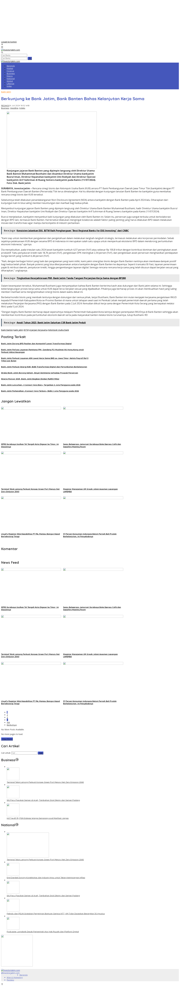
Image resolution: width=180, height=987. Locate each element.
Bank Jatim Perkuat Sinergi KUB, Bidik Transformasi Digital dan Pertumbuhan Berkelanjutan (44, 367)
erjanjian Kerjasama (38, 330)
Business (5, 108)
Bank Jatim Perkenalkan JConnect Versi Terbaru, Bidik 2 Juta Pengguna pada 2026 (40, 391)
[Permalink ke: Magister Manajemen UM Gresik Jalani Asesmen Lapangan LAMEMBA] (93, 453)
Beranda (24, 975)
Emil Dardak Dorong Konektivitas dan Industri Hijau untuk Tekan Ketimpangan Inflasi (46, 877)
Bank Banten (7, 330)
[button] (30, 58)
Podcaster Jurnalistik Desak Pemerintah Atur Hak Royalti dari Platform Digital (43, 931)
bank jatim (18, 330)
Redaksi (10, 980)
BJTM (26, 330)
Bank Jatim (6, 91)
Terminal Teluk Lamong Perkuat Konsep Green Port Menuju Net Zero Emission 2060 (45, 782)
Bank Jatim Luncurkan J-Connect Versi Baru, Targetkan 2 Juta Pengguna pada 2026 (40, 385)
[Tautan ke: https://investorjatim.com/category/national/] (17, 825)
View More (7, 739)
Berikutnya (12, 725)
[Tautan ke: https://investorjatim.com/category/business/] (17, 760)
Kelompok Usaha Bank (58, 330)
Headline (14, 108)
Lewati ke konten (9, 42)
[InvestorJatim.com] (10, 50)
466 (8, 722)
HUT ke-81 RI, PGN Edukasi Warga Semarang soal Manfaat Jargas (38, 818)
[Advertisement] (90, 21)
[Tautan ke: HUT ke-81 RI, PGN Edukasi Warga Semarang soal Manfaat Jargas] (13, 815)
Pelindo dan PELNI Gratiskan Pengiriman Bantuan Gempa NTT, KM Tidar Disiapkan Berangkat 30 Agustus (56, 913)
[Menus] (2, 44)
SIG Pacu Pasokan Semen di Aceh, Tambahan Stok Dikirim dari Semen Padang (43, 800)
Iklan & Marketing (15, 977)
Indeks (22, 108)
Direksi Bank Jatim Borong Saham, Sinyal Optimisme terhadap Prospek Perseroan (39, 373)
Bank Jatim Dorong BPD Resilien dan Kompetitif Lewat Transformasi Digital (36, 343)
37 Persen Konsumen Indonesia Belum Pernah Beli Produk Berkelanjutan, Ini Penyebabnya (89, 702)
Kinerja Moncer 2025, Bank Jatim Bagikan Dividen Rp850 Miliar (30, 379)
